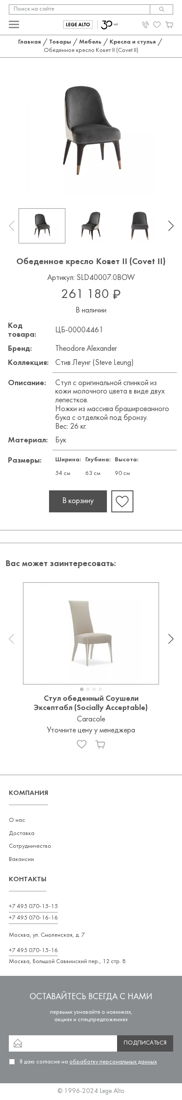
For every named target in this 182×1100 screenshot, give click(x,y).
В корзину (78, 501)
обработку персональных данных (113, 1062)
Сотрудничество (30, 846)
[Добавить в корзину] (100, 744)
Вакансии (21, 859)
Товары (60, 42)
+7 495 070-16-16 (33, 918)
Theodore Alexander (86, 349)
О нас (17, 820)
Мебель (90, 42)
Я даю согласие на (88, 1062)
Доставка (21, 833)
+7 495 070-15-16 (33, 950)
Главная (29, 42)
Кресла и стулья (133, 42)
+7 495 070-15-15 (33, 906)
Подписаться (145, 1043)
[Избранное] (82, 744)
